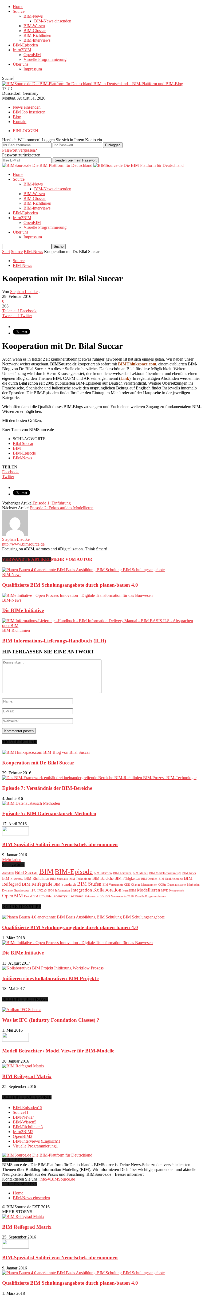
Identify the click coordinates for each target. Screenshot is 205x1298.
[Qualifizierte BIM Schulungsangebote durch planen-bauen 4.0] (83, 569)
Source (19, 11)
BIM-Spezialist (59, 878)
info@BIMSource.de (57, 1179)
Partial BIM (31, 896)
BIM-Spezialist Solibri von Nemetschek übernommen (60, 844)
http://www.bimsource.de (23, 544)
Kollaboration (107, 890)
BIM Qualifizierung (171, 878)
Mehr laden (11, 859)
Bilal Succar (23, 443)
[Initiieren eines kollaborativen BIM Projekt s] (53, 968)
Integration (81, 890)
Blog (17, 117)
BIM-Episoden (25, 45)
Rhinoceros (91, 896)
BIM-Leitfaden (122, 872)
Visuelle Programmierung (44, 59)
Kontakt (19, 121)
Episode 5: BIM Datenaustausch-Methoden (49, 813)
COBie (162, 884)
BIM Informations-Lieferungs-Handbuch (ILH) (54, 641)
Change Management (144, 884)
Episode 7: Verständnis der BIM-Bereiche (47, 788)
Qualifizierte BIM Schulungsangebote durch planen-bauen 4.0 (70, 585)
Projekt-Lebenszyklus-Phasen (61, 896)
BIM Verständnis (112, 884)
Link (124, 378)
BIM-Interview (103, 872)
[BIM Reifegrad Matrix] (23, 1066)
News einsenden (27, 107)
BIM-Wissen (34, 25)
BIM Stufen (89, 884)
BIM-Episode (24, 453)
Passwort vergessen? (19, 150)
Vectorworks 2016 (122, 896)
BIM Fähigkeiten (127, 878)
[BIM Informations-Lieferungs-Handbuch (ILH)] (102, 625)
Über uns (20, 64)
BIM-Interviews (36, 40)
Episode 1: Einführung (52, 503)
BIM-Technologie (80, 878)
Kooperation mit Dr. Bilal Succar (38, 763)
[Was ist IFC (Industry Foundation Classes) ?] (21, 1009)
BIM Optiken (149, 878)
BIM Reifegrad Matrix (27, 1076)
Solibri (105, 896)
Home (18, 6)
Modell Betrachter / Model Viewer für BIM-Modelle (58, 1051)
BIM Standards (64, 884)
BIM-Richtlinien (37, 35)
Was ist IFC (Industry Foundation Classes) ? (50, 1020)
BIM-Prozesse (12, 878)
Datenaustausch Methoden (183, 884)
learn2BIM (22, 50)
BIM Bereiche (102, 878)
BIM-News (33, 16)
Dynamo (7, 890)
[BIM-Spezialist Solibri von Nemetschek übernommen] (15, 834)
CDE (127, 884)
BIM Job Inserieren (29, 112)
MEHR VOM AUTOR (71, 559)
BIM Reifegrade (37, 884)
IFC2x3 (42, 890)
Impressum (32, 69)
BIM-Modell (140, 872)
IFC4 (51, 890)
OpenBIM (32, 54)
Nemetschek (176, 890)
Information (62, 890)
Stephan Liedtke (24, 291)
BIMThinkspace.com (137, 364)
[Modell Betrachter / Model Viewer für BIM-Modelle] (15, 1040)
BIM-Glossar (34, 30)
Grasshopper (21, 890)
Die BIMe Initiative (23, 610)
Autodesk (8, 872)
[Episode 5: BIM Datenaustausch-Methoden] (31, 803)
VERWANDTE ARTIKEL (26, 559)
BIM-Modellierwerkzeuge (165, 872)
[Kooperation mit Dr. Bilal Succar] (46, 752)
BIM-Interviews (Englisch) (36, 1141)
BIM (17, 448)
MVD (164, 890)
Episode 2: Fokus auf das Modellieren (61, 508)
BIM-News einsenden (52, 21)
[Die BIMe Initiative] (77, 595)
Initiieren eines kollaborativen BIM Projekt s (50, 978)
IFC (33, 890)
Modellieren (148, 890)
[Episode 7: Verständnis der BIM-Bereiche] (99, 777)
